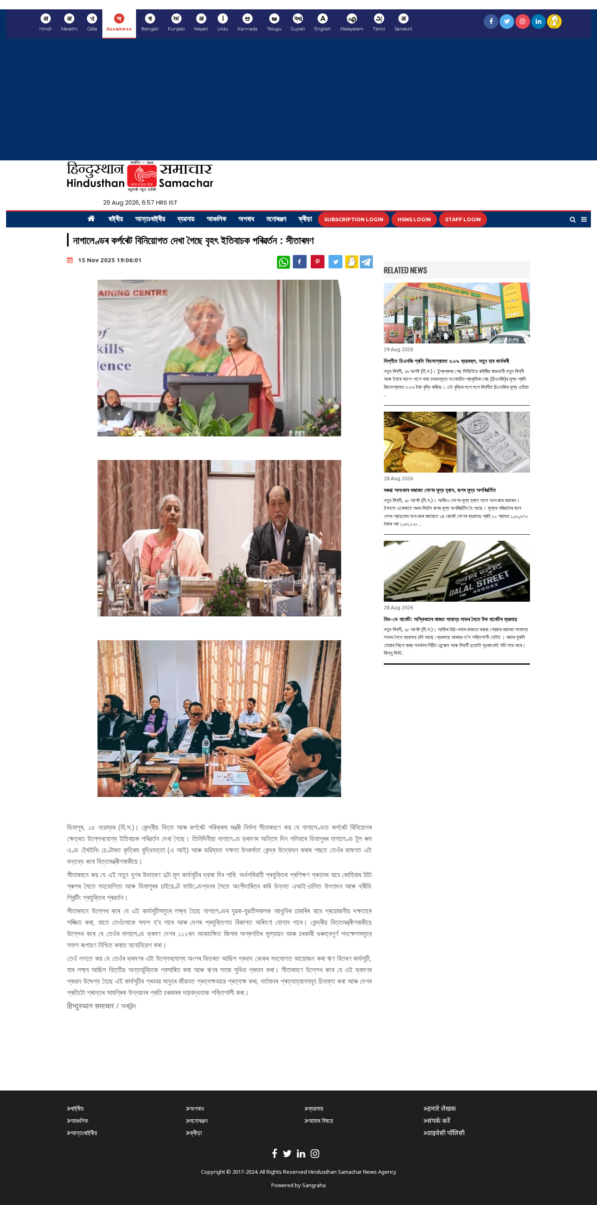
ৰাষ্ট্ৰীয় (115, 219)
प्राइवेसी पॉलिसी (446, 1132)
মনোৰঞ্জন (276, 219)
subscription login (353, 219)
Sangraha (314, 1185)
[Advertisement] (298, 99)
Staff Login (463, 219)
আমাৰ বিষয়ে (320, 1120)
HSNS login (414, 219)
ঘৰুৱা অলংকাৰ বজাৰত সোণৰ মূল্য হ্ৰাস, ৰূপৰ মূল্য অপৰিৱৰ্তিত (440, 490)
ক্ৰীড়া (305, 219)
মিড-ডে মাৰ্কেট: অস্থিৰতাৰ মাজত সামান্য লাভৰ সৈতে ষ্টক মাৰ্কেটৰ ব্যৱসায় (450, 619)
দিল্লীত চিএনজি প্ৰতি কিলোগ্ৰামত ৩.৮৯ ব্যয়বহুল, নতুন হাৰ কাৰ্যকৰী (446, 361)
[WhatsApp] (283, 262)
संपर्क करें (438, 1120)
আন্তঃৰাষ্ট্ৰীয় (150, 219)
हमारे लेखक (441, 1108)
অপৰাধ (246, 219)
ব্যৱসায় (186, 219)
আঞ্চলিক (216, 219)
